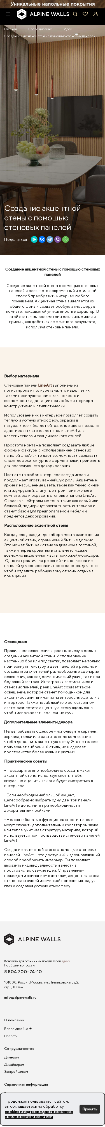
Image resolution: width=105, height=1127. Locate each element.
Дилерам (11, 1057)
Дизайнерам (14, 1064)
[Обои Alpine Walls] (43, 14)
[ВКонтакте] (42, 239)
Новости (11, 1036)
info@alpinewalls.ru (20, 997)
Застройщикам (16, 1071)
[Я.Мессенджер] (34, 239)
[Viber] (57, 239)
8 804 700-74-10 (23, 971)
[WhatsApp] (65, 239)
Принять (89, 1109)
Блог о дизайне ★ (18, 1029)
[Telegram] (49, 239)
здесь (66, 961)
